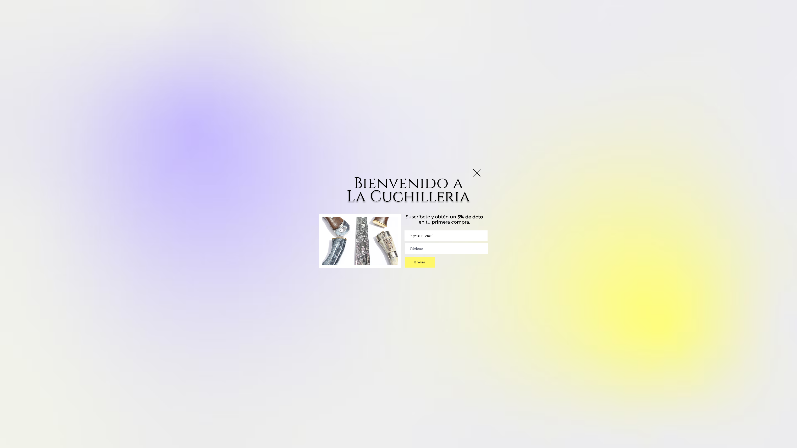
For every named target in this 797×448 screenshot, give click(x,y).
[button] (476, 173)
